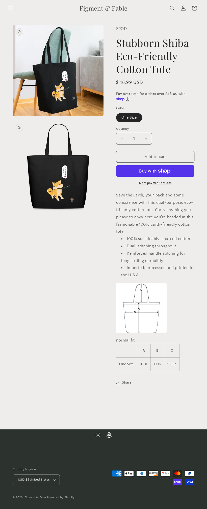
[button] (10, 8)
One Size (129, 118)
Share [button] (127, 383)
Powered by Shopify (61, 497)
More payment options (155, 183)
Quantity (122, 128)
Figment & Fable (35, 497)
